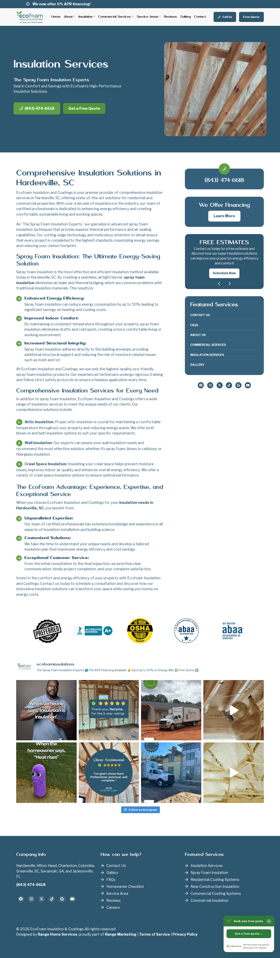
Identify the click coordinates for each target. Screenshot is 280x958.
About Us (198, 335)
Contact (200, 16)
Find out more (224, 268)
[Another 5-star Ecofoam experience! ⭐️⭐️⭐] (109, 772)
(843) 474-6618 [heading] (224, 180)
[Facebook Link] (201, 385)
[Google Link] (238, 385)
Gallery (185, 16)
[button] (224, 259)
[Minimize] (268, 921)
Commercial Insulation (210, 900)
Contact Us (200, 315)
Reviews (170, 16)
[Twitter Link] (220, 385)
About (68, 16)
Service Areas (147, 16)
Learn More (224, 216)
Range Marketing (120, 934)
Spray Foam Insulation (209, 872)
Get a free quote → (249, 933)
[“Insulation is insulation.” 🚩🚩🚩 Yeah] (46, 710)
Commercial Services (114, 16)
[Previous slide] (219, 284)
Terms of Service (154, 934)
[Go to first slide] (230, 284)
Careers (113, 907)
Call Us (227, 16)
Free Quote (251, 16)
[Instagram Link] (210, 385)
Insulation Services (207, 355)
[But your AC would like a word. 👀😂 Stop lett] (46, 772)
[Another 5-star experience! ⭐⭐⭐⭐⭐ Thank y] (109, 710)
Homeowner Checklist (125, 886)
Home (55, 16)
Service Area (117, 893)
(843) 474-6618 (39, 108)
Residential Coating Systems (215, 879)
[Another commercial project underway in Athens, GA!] (171, 710)
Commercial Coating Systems (216, 893)
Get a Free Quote (84, 108)
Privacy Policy (185, 934)
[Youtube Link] (248, 385)
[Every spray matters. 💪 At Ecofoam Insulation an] (233, 710)
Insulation (85, 16)
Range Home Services (57, 934)
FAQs (194, 325)
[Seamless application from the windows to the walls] (233, 772)
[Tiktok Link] (229, 385)
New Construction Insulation (215, 886)
